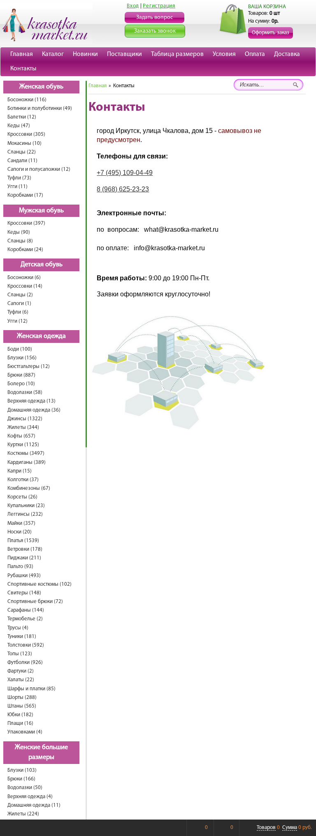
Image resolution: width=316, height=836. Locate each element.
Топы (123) (19, 654)
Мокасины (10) (24, 143)
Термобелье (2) (25, 619)
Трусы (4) (17, 628)
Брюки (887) (21, 375)
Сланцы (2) (20, 295)
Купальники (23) (26, 505)
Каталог (53, 54)
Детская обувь (42, 264)
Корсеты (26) (22, 497)
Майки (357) (21, 523)
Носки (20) (19, 532)
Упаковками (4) (24, 732)
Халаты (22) (20, 679)
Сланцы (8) (20, 241)
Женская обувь (41, 87)
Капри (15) (19, 471)
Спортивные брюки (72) (35, 601)
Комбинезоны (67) (28, 488)
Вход (133, 6)
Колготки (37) (23, 479)
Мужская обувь (41, 210)
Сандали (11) (22, 160)
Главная (21, 54)
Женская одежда (41, 336)
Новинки (85, 54)
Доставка (287, 54)
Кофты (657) (21, 436)
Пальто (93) (20, 566)
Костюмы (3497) (25, 453)
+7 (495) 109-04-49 (125, 172)
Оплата (255, 54)
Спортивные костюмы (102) (39, 584)
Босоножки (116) (26, 99)
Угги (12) (17, 321)
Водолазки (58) (24, 392)
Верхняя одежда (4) (30, 796)
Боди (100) (19, 349)
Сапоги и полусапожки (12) (38, 169)
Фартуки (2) (20, 671)
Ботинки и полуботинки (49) (39, 108)
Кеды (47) (18, 125)
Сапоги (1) (19, 303)
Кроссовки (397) (26, 223)
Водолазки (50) (24, 787)
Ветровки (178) (24, 549)
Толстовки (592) (25, 645)
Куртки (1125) (23, 444)
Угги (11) (17, 186)
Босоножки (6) (24, 277)
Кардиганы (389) (26, 462)
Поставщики (124, 54)
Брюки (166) (21, 779)
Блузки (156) (22, 358)
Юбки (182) (20, 714)
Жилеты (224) (23, 814)
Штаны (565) (21, 706)
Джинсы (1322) (24, 418)
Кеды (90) (18, 232)
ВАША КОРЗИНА (267, 6)
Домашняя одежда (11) (33, 805)
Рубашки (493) (24, 575)
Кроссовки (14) (24, 286)
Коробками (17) (25, 195)
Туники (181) (21, 636)
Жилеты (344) (23, 427)
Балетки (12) (21, 117)
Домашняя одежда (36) (33, 410)
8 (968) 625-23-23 (123, 189)
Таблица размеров (177, 54)
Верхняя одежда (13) (31, 401)
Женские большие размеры (41, 752)
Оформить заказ (270, 32)
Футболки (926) (25, 662)
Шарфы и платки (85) (31, 689)
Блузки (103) (22, 770)
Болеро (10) (21, 384)
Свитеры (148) (24, 593)
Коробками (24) (25, 249)
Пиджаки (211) (24, 558)
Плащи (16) (20, 723)
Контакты (23, 68)
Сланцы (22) (21, 152)
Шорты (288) (22, 697)
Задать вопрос (154, 17)
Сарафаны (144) (25, 610)
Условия (224, 54)
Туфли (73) (19, 178)
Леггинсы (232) (25, 514)
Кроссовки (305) (26, 134)
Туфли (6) (17, 312)
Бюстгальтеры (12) (28, 366)
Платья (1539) (23, 540)
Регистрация (159, 6)
